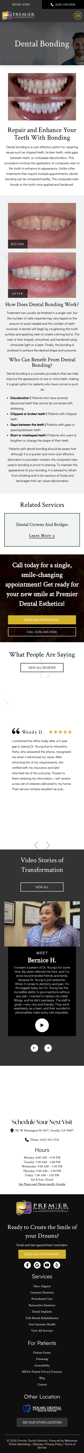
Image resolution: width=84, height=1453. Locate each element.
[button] (78, 15)
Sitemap (38, 1444)
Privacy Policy (53, 1444)
